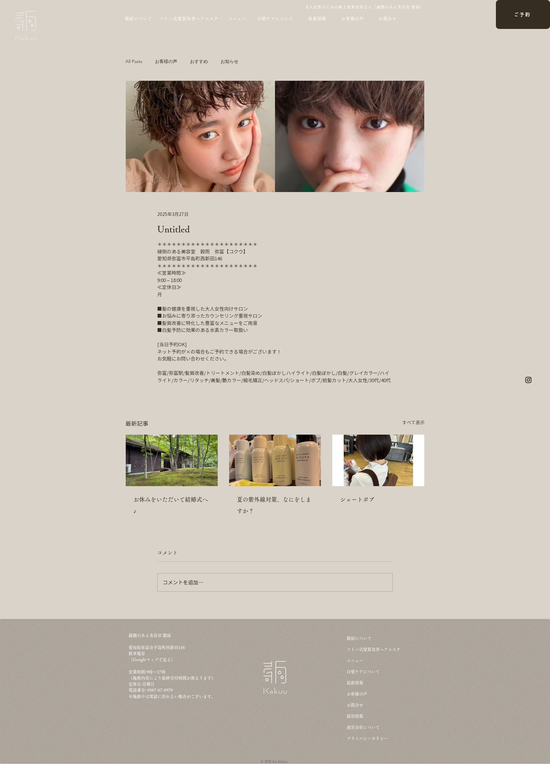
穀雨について (359, 638)
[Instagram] (528, 380)
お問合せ (355, 705)
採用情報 (355, 716)
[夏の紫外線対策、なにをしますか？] (275, 460)
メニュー (355, 660)
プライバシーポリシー (367, 738)
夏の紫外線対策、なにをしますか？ (274, 505)
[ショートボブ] (378, 460)
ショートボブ (357, 499)
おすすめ (199, 61)
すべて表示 (413, 422)
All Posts (133, 61)
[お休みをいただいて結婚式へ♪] (172, 460)
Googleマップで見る (152, 659)
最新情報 (355, 683)
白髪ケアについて (363, 672)
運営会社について (363, 727)
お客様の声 (166, 61)
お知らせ (229, 61)
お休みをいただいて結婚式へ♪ (170, 505)
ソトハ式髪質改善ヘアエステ (373, 649)
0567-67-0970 (160, 690)
